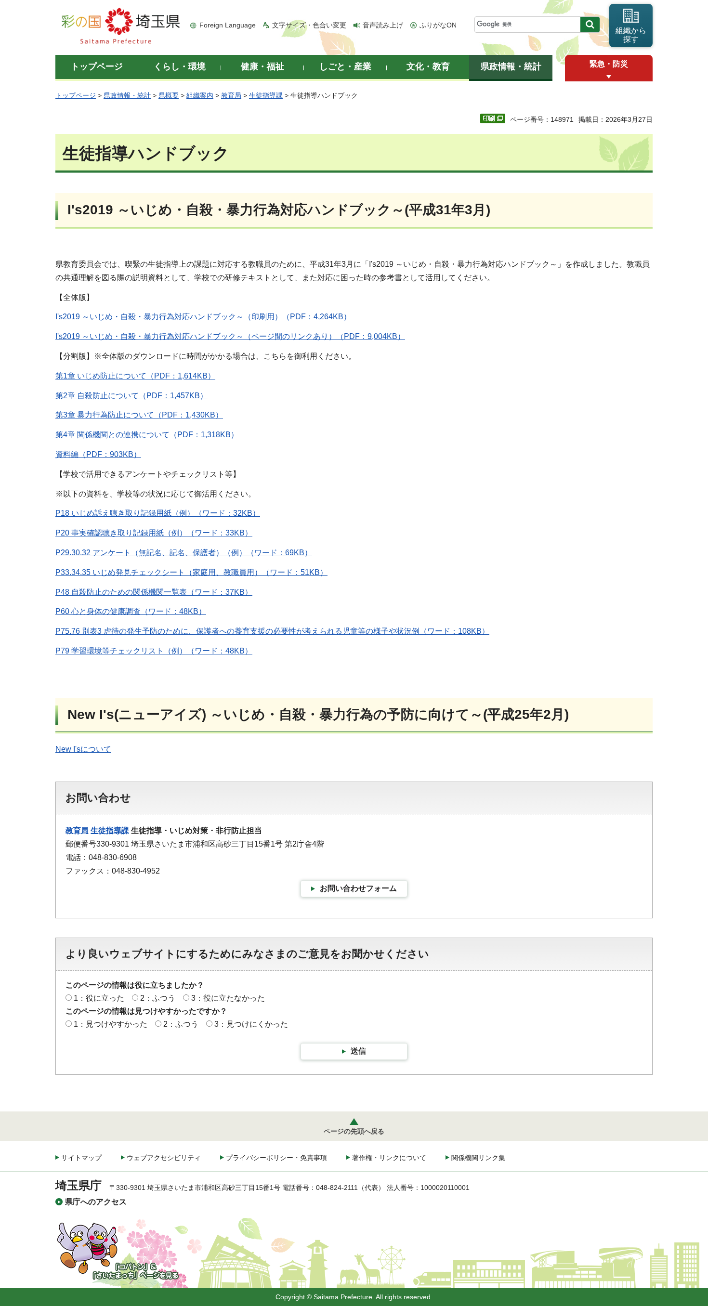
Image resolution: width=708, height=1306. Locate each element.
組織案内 (199, 95)
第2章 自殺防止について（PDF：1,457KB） (131, 396)
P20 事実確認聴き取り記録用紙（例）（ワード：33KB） (153, 533)
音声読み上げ (383, 25)
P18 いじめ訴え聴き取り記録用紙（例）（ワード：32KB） (157, 513)
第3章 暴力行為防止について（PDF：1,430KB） (139, 415)
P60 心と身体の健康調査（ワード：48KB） (130, 611)
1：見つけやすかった (110, 1024)
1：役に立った (99, 998)
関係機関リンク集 (478, 1158)
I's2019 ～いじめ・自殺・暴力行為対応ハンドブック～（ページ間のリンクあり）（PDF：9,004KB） (230, 336)
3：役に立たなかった (228, 998)
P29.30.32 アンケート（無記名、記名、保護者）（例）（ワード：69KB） (183, 553)
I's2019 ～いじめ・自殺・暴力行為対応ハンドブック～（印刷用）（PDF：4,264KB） (203, 317)
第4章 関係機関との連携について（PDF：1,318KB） (146, 435)
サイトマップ (81, 1158)
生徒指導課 (266, 95)
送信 (358, 1051)
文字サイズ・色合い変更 (309, 25)
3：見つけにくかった (251, 1024)
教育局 (231, 95)
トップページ (75, 95)
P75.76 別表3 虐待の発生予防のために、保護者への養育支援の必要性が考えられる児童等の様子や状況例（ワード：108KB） (272, 631)
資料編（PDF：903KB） (98, 454)
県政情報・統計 (127, 95)
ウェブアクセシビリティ (164, 1158)
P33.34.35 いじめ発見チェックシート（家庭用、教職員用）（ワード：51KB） (191, 572)
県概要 (168, 95)
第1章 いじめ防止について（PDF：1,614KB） (135, 376)
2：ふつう (157, 998)
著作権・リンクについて (389, 1158)
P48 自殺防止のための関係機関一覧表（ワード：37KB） (153, 592)
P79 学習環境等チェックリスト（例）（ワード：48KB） (153, 651)
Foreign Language (227, 25)
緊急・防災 (609, 64)
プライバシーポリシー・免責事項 (276, 1158)
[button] (609, 76)
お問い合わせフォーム (358, 888)
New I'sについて (83, 749)
